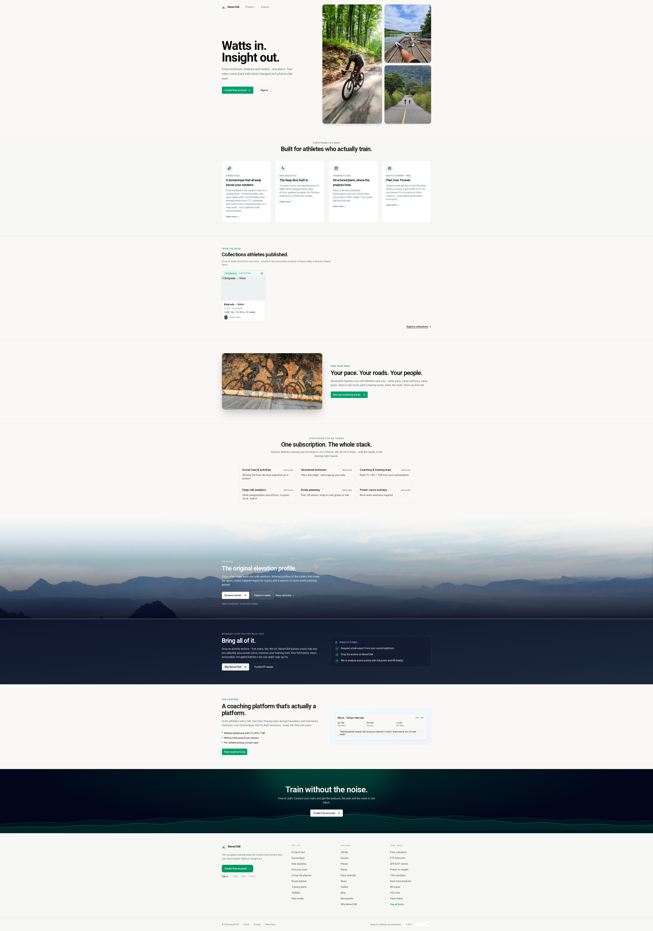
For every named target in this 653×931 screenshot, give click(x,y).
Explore (265, 7)
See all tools (397, 904)
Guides (344, 887)
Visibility (296, 892)
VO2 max (395, 892)
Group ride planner (301, 875)
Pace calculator (398, 852)
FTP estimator (397, 858)
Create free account (236, 90)
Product (249, 7)
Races (344, 869)
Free (235, 876)
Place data (270, 924)
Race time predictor (400, 881)
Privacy (257, 924)
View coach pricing (234, 751)
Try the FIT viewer (263, 667)
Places (344, 863)
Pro (243, 876)
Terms (246, 924)
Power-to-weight (399, 869)
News (344, 881)
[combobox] (417, 924)
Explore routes (262, 595)
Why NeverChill (233, 667)
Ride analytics (299, 863)
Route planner (299, 881)
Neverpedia (347, 898)
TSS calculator (398, 875)
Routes (344, 858)
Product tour (298, 852)
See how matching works (347, 394)
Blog (343, 892)
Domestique (298, 858)
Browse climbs (233, 595)
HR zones (395, 887)
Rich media (298, 898)
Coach (252, 876)
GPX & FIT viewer (399, 863)
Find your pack (299, 869)
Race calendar (283, 595)
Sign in (264, 90)
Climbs (344, 852)
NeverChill (234, 846)
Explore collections (417, 326)
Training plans (299, 887)
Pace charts (396, 898)
